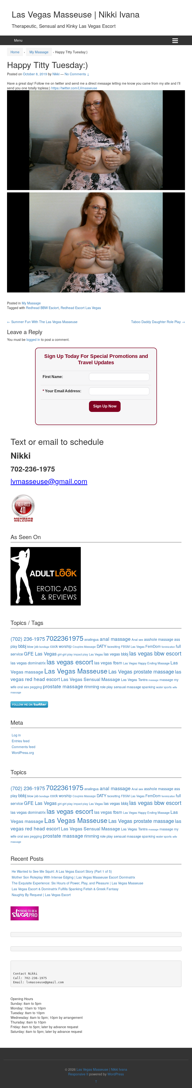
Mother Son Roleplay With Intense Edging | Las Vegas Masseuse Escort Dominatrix (73, 877)
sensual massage (127, 686)
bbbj (22, 646)
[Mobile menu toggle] (175, 40)
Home (15, 52)
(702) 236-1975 (28, 638)
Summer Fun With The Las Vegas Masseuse (42, 321)
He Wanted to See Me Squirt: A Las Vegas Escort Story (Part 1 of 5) (62, 871)
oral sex (23, 687)
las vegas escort (70, 661)
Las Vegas (96, 654)
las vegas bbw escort (155, 653)
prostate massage (63, 686)
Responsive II (78, 1074)
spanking (148, 687)
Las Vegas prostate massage (141, 671)
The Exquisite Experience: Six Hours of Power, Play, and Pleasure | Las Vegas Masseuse (77, 883)
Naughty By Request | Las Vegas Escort (41, 894)
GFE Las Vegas (40, 653)
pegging (36, 687)
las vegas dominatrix (28, 663)
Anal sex (137, 639)
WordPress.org (23, 752)
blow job (32, 646)
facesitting (113, 647)
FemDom (153, 646)
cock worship (61, 646)
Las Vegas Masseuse (75, 670)
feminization (168, 646)
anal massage (115, 638)
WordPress (115, 1074)
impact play (81, 654)
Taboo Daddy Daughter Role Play (158, 321)
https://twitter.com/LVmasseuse (74, 88)
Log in (16, 735)
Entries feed (21, 741)
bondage (44, 646)
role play (106, 686)
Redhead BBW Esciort (42, 307)
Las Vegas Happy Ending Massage (146, 663)
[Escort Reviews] (46, 575)
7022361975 (64, 638)
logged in (33, 339)
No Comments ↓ (77, 74)
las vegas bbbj (116, 654)
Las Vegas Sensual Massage (90, 679)
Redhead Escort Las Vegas (81, 307)
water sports (164, 687)
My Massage (39, 52)
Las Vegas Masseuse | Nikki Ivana (76, 14)
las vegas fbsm (108, 663)
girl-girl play (65, 654)
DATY (101, 646)
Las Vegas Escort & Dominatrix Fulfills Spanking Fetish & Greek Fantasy (65, 888)
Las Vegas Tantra (134, 679)
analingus (91, 639)
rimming (91, 686)
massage (153, 680)
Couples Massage (84, 646)
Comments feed (23, 746)
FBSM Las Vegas (132, 646)
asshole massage (158, 639)
